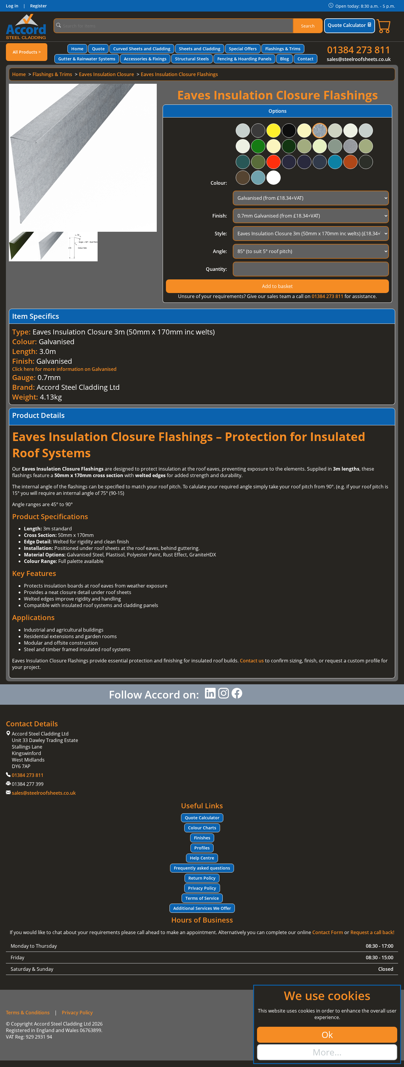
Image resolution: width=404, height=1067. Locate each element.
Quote (98, 49)
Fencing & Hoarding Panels (244, 59)
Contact (305, 59)
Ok (327, 1035)
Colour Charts (202, 828)
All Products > (27, 52)
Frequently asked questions (202, 868)
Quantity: (216, 269)
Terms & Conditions (28, 1012)
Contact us (252, 660)
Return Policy (202, 878)
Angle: (220, 251)
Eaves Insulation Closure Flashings (179, 74)
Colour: (219, 183)
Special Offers (243, 49)
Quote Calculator (347, 25)
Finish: (219, 216)
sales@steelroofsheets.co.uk (359, 59)
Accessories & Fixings (145, 59)
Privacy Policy (202, 888)
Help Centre (202, 858)
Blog (284, 59)
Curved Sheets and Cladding (141, 49)
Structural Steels (192, 59)
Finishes (202, 838)
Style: (221, 233)
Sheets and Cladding (199, 49)
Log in (12, 6)
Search (308, 26)
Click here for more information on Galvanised (64, 369)
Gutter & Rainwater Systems (86, 59)
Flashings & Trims (282, 49)
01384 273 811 (358, 49)
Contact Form (327, 932)
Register (38, 6)
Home (77, 49)
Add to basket (277, 286)
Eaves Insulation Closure (106, 74)
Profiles (202, 848)
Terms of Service (202, 898)
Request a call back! (372, 932)
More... (327, 1052)
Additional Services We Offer (202, 908)
